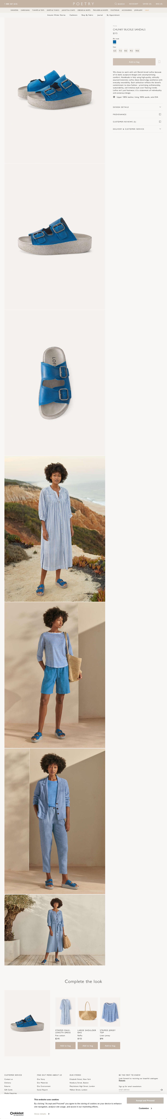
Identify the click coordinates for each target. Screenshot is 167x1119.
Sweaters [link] (14, 10)
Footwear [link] (115, 10)
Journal (100, 15)
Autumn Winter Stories (56, 15)
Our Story (41, 1079)
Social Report (42, 1089)
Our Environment (43, 1086)
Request (122, 1080)
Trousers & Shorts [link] (100, 10)
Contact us (8, 1079)
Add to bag (65, 1045)
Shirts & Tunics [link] (53, 10)
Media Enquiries (10, 1093)
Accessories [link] (127, 10)
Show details (40, 1114)
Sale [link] (147, 10)
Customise (144, 1108)
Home (115, 26)
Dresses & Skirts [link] (84, 10)
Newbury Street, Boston (79, 1082)
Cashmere (73, 15)
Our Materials (42, 1082)
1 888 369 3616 (10, 3)
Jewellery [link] (138, 10)
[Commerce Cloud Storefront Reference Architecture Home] (83, 3)
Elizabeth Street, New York (80, 1079)
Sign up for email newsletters (130, 1086)
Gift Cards (8, 1089)
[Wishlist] (159, 61)
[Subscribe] (161, 1089)
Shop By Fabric (87, 15)
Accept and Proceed (145, 1100)
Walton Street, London (78, 1089)
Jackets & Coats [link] (68, 10)
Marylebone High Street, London (82, 1086)
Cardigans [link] (25, 10)
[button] (133, 4)
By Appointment (113, 15)
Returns (7, 1086)
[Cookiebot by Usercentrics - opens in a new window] (16, 1114)
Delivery (7, 1082)
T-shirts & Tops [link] (38, 10)
